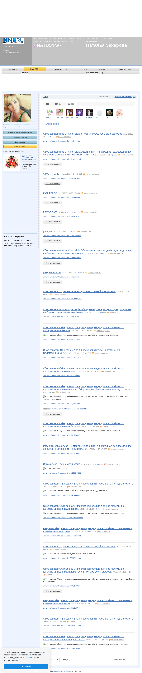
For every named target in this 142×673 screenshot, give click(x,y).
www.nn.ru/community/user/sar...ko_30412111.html (62, 558)
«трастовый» (110, 38)
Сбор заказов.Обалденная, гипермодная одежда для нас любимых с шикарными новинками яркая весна (83, 638)
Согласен (26, 666)
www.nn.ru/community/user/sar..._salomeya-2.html (62, 626)
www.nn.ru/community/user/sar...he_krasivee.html (61, 141)
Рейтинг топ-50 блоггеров (125, 97)
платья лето (50, 212)
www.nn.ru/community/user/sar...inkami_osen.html (62, 403)
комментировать (64, 137)
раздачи (48, 231)
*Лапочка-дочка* (99, 118)
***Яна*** (60, 118)
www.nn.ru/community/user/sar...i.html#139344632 (62, 473)
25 (129, 660)
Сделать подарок (20, 147)
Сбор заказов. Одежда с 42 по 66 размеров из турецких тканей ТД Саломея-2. (88, 618)
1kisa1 (119, 118)
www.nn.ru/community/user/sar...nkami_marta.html (62, 159)
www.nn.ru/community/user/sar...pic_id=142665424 (62, 453)
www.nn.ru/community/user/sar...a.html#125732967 (62, 586)
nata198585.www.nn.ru (75, 38)
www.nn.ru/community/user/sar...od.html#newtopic (62, 197)
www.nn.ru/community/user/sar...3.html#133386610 (62, 495)
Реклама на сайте (60, 671)
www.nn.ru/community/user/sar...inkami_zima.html (61, 376)
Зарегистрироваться (11, 52)
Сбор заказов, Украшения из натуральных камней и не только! (79, 291)
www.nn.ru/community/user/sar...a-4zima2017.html (62, 357)
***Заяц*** (69, 118)
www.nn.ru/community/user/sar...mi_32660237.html (62, 236)
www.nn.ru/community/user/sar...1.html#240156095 (62, 178)
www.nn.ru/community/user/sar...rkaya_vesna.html (62, 648)
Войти (6, 50)
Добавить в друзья (20, 137)
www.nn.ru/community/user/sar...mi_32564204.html (62, 258)
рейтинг (24, 159)
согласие (29, 657)
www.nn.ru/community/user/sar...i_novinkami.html (61, 277)
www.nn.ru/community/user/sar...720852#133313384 (63, 518)
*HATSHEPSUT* (79, 118)
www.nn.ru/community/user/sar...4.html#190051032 (62, 299)
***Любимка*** (49, 118)
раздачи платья (52, 272)
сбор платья (50, 193)
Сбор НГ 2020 (51, 173)
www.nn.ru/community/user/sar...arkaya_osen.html (62, 536)
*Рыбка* (109, 118)
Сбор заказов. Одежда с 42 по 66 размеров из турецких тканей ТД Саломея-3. (88, 483)
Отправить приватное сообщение (20, 132)
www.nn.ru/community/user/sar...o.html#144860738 (62, 435)
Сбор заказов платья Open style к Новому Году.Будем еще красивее (82, 133)
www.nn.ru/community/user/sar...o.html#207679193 (62, 217)
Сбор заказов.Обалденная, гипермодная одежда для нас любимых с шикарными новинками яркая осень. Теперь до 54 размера (83, 570)
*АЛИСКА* (89, 118)
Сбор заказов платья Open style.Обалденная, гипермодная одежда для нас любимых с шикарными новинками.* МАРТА (87, 153)
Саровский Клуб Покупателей (13, 151)
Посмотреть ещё (52, 123)
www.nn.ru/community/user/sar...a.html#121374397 (62, 608)
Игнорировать (20, 142)
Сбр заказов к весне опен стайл (61, 464)
